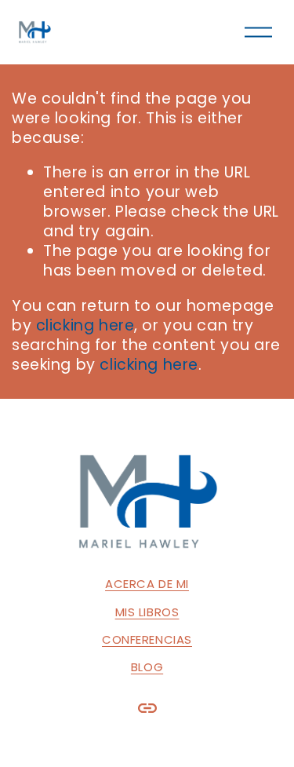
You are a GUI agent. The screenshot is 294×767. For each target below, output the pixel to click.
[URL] (147, 708)
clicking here (85, 325)
